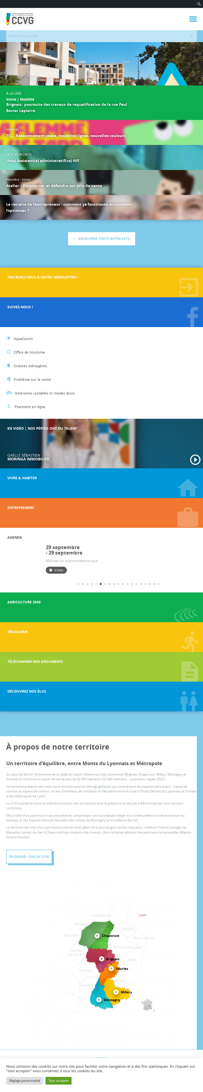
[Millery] (116, 992)
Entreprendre (20, 507)
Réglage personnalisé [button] (24, 1080)
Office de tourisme (29, 352)
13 (132, 584)
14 (136, 584)
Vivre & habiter (22, 478)
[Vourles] (111, 968)
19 (159, 584)
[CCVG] (19, 19)
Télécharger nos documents (35, 661)
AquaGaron (23, 339)
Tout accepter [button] (59, 1080)
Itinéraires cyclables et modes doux (45, 393)
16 (145, 584)
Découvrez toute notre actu (104, 238)
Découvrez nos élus (26, 691)
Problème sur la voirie (32, 380)
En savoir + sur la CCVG (29, 856)
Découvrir (17, 631)
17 (150, 584)
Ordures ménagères (30, 366)
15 (141, 584)
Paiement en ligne (29, 407)
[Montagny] (99, 1000)
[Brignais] (101, 959)
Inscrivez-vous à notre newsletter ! (42, 277)
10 (119, 584)
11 (123, 584)
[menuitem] (199, 4)
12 (127, 584)
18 (154, 584)
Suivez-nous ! (20, 307)
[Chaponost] (97, 936)
